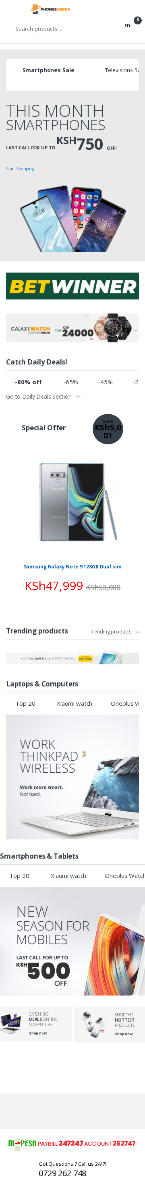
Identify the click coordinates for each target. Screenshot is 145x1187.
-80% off (28, 382)
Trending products (111, 631)
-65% (71, 382)
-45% (105, 382)
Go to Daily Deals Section (39, 396)
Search (127, 28)
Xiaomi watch (74, 703)
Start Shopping (20, 168)
